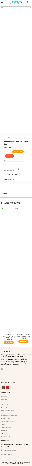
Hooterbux (21, 463)
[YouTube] (7, 387)
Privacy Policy (5, 405)
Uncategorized (5, 436)
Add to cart (18, 151)
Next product (27, 138)
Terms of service (6, 408)
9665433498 (8, 455)
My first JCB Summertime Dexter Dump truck (9, 336)
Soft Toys (4, 430)
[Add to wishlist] (13, 209)
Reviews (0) (5, 193)
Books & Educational (7, 421)
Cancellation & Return (7, 411)
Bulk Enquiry (4, 399)
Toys (10, 138)
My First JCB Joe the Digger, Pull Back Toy (23, 335)
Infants (3, 424)
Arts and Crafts (5, 418)
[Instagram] (3, 387)
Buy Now (9, 156)
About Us (4, 396)
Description (6, 189)
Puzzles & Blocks (6, 427)
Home (6, 138)
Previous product (23, 138)
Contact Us (4, 402)
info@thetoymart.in (10, 450)
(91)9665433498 (9, 171)
